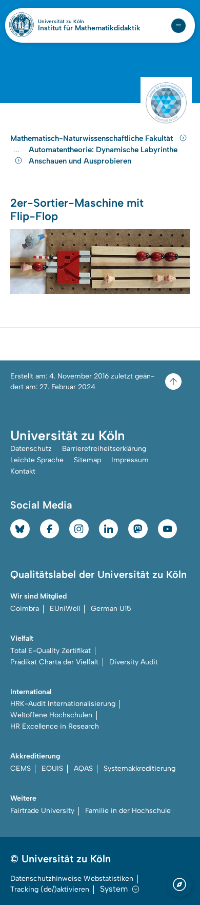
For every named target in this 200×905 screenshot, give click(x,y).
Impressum (130, 460)
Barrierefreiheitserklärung (104, 448)
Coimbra (24, 608)
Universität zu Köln (78, 21)
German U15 (111, 608)
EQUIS (52, 768)
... (18, 150)
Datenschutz (31, 448)
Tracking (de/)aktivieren (49, 889)
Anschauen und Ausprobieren (80, 161)
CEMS (20, 768)
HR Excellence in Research (54, 726)
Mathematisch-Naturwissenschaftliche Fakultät (92, 138)
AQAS (83, 768)
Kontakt (22, 471)
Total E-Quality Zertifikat (50, 650)
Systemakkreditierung (139, 768)
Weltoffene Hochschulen (51, 715)
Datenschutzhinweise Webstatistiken (71, 878)
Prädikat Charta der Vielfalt (54, 662)
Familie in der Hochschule (128, 810)
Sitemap (87, 460)
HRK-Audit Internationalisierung (62, 703)
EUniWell (65, 608)
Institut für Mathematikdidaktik (89, 28)
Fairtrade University (42, 810)
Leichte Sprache (37, 460)
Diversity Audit (133, 662)
